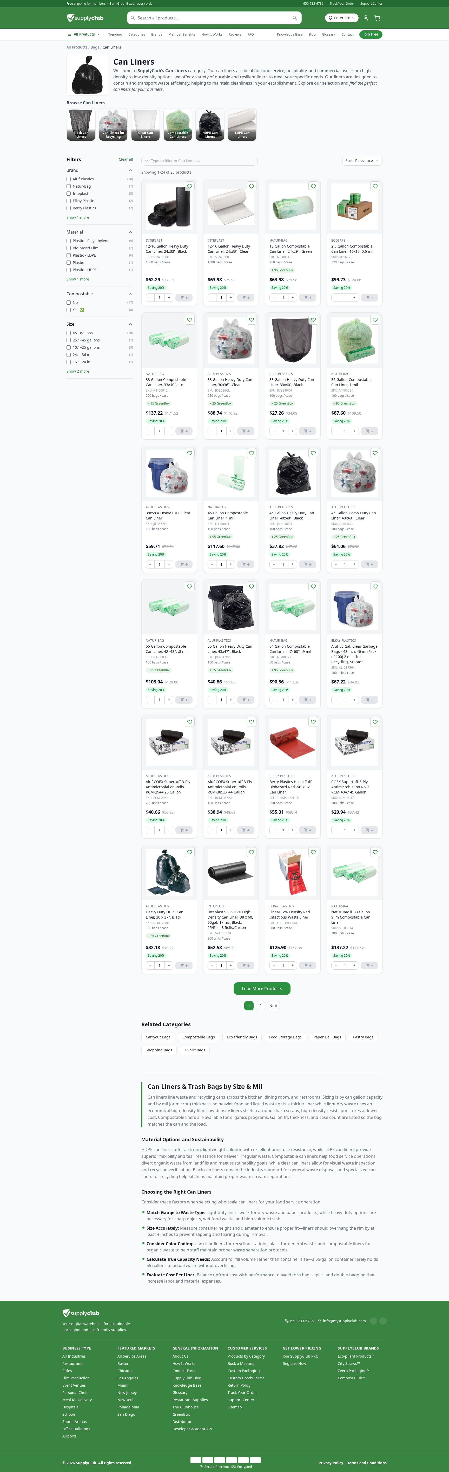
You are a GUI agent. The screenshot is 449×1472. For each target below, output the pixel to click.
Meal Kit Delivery (77, 1399)
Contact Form (184, 1370)
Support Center (371, 4)
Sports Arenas (74, 1421)
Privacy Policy (331, 1462)
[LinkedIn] (373, 1321)
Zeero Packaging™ (353, 1370)
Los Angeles (127, 1377)
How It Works (211, 34)
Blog (312, 34)
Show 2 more (78, 371)
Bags (95, 47)
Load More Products (262, 988)
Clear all (126, 159)
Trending (115, 34)
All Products (84, 34)
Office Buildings (76, 1428)
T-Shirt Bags (194, 1049)
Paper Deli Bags (327, 1037)
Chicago (124, 1370)
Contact (347, 34)
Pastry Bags (363, 1037)
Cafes (67, 1370)
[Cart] (377, 18)
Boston (123, 1363)
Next (273, 1005)
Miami (122, 1385)
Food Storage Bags (285, 1037)
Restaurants (72, 1363)
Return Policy (239, 1385)
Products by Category (246, 1356)
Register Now (294, 1363)
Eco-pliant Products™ (356, 1356)
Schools (69, 1414)
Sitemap (235, 1407)
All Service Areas (131, 1356)
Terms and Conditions (367, 1462)
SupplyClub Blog (187, 1377)
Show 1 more (78, 217)
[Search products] (295, 17)
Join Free (371, 34)
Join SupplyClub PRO (301, 1356)
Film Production (76, 1377)
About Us (180, 1356)
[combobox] (214, 17)
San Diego (126, 1414)
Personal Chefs (75, 1392)
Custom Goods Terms (246, 1377)
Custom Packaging (244, 1370)
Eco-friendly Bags (242, 1037)
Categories (136, 34)
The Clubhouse (186, 1407)
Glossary (328, 34)
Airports (69, 1436)
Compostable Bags (198, 1037)
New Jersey (127, 1392)
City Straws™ (349, 1363)
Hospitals (70, 1407)
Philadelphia (128, 1407)
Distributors (183, 1421)
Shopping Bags (159, 1049)
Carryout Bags (158, 1037)
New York (125, 1399)
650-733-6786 (313, 4)
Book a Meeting (241, 1363)
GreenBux (181, 1414)
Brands (156, 34)
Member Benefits (181, 34)
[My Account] (366, 18)
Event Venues (74, 1385)
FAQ (250, 34)
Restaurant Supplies (190, 1399)
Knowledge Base (289, 34)
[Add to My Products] (190, 186)
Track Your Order (342, 4)
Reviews (235, 34)
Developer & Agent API (192, 1428)
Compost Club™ (351, 1377)
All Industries (74, 1356)
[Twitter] (383, 1321)
